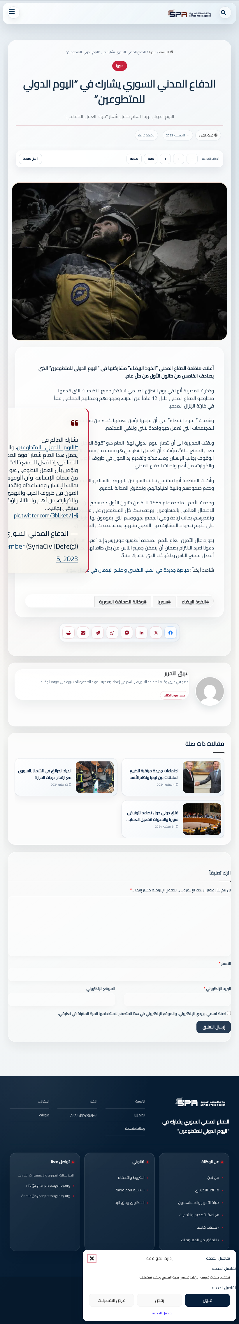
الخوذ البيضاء (194, 601)
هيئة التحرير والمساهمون (198, 1202)
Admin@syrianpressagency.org (45, 1195)
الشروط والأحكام (131, 1177)
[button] (92, 1258)
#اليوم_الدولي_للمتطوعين (47, 447)
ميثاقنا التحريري (207, 1189)
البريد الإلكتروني (217, 988)
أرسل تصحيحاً (30, 158)
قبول (207, 1300)
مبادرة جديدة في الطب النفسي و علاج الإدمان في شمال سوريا (127, 570)
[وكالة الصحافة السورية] (189, 13)
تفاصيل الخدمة (162, 1313)
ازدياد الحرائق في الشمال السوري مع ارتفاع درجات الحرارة (44, 774)
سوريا (152, 52)
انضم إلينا (139, 1115)
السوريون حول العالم (84, 1115)
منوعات (44, 1115)
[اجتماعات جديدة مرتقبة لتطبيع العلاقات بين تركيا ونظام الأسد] (202, 777)
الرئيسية (164, 52)
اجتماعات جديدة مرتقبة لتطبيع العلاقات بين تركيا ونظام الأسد (154, 774)
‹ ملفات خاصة (208, 1227)
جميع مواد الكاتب (174, 695)
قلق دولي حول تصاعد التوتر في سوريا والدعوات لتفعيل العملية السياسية (152, 816)
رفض (159, 1300)
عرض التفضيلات (111, 1300)
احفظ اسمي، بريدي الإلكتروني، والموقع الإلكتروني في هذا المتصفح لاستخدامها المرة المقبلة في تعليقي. (142, 1013)
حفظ (151, 158)
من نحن (213, 1177)
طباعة (134, 158)
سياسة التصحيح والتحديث (199, 1214)
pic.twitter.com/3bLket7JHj (46, 515)
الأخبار (93, 1101)
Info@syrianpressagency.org (47, 1185)
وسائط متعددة (135, 1128)
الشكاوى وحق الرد (130, 1202)
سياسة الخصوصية (130, 1189)
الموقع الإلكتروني (100, 988)
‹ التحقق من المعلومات (200, 1239)
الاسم (225, 963)
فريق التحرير (206, 135)
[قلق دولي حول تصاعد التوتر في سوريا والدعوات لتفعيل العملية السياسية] (202, 819)
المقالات (43, 1101)
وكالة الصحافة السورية (121, 601)
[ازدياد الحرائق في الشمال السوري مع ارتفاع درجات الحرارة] (95, 777)
